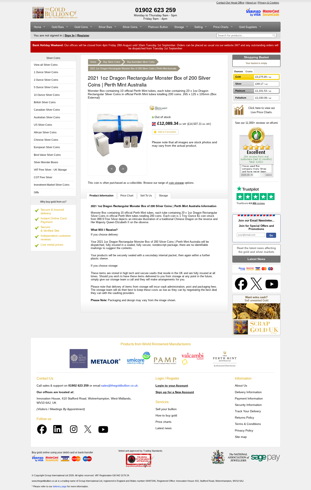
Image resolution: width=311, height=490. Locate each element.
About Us (241, 385)
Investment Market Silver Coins (51, 184)
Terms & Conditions (248, 424)
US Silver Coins (43, 124)
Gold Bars (58, 27)
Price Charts (220, 27)
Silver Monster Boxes (46, 162)
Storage (179, 27)
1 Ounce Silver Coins (46, 72)
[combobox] (244, 35)
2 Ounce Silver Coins (46, 79)
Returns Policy (244, 417)
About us (251, 2)
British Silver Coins (45, 102)
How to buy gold (166, 415)
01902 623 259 (155, 10)
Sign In (70, 35)
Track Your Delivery (248, 411)
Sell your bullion (166, 409)
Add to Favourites (167, 132)
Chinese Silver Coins (46, 139)
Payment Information (249, 398)
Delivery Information (248, 392)
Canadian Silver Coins (47, 109)
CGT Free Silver (43, 177)
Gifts (36, 192)
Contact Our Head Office (230, 2)
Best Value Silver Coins (47, 154)
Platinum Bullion (158, 27)
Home (37, 27)
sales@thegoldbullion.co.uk (119, 385)
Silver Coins (130, 27)
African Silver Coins (45, 132)
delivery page (60, 486)
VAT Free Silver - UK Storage (50, 169)
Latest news (164, 428)
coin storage (176, 182)
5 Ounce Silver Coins (46, 87)
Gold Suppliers (248, 27)
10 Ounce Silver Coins (47, 94)
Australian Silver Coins (47, 117)
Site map (241, 436)
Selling (198, 27)
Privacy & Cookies (268, 2)
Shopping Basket (256, 57)
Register (83, 35)
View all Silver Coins (46, 64)
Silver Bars (105, 27)
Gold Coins (81, 27)
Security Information (248, 404)
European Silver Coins (47, 147)
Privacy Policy (244, 430)
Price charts (163, 421)
